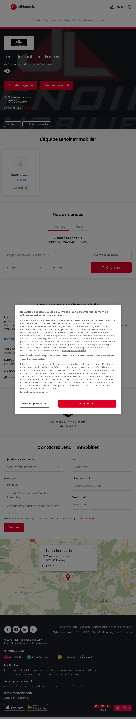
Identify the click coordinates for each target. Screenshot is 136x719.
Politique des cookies (74, 350)
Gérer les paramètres (34, 403)
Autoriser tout (87, 403)
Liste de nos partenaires (34, 392)
